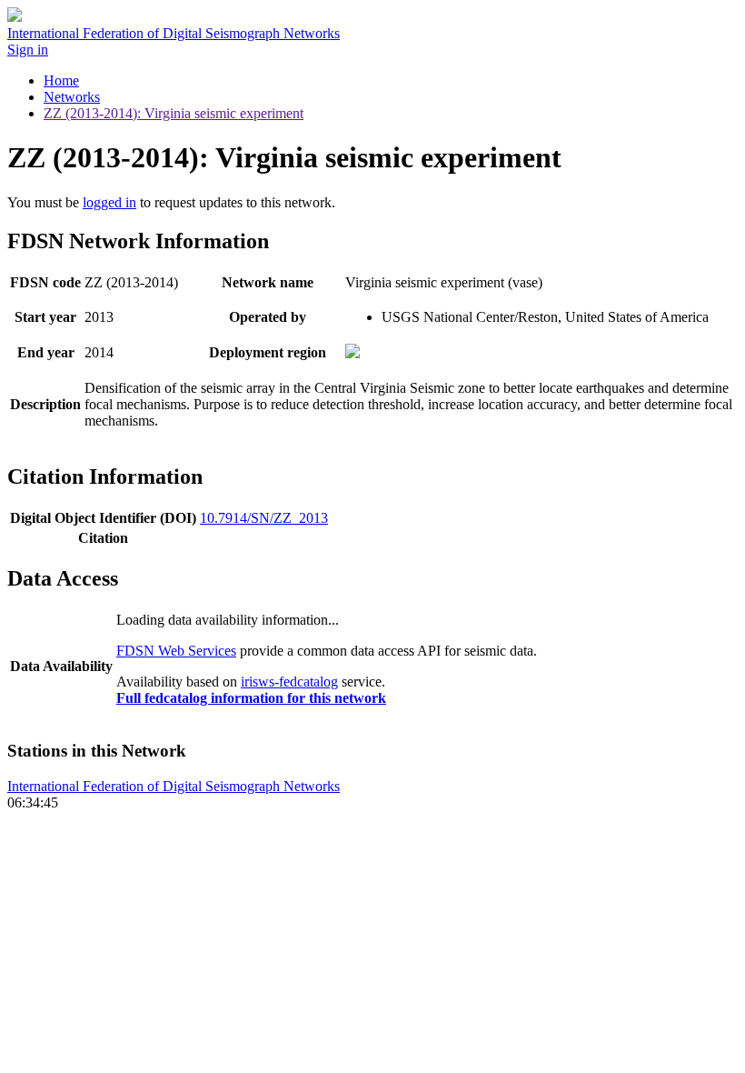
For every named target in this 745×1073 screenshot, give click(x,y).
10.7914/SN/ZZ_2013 (264, 518)
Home (61, 80)
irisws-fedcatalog (289, 681)
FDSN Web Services (176, 650)
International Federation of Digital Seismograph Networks (173, 786)
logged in (109, 202)
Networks (72, 97)
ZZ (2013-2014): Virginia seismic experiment (173, 113)
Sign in (27, 49)
